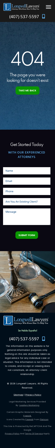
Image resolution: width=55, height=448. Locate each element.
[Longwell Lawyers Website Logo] (21, 7)
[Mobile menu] (48, 7)
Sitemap (18, 395)
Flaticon (44, 420)
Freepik (27, 416)
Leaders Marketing (29, 405)
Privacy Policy (33, 395)
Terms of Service (34, 434)
